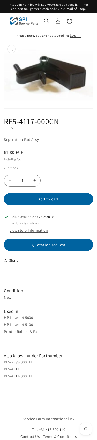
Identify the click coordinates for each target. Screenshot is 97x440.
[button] (46, 21)
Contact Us (30, 436)
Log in (75, 35)
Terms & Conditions (60, 436)
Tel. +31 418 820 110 (48, 429)
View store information (29, 230)
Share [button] (14, 260)
